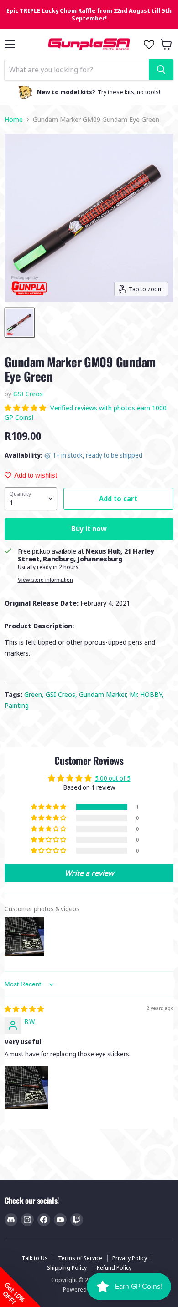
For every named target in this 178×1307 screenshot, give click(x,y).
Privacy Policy (129, 1258)
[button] (26, 407)
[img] (24, 1008)
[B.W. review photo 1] (26, 1088)
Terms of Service (80, 1258)
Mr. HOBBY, (147, 694)
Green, (35, 694)
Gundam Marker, (104, 694)
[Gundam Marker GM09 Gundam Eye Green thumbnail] (19, 322)
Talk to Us (34, 1258)
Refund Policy (114, 1267)
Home (14, 119)
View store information (45, 580)
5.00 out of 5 (113, 778)
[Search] (161, 69)
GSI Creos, (62, 694)
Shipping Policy (67, 1267)
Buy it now (89, 529)
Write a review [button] (89, 873)
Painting (17, 705)
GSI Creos (28, 393)
